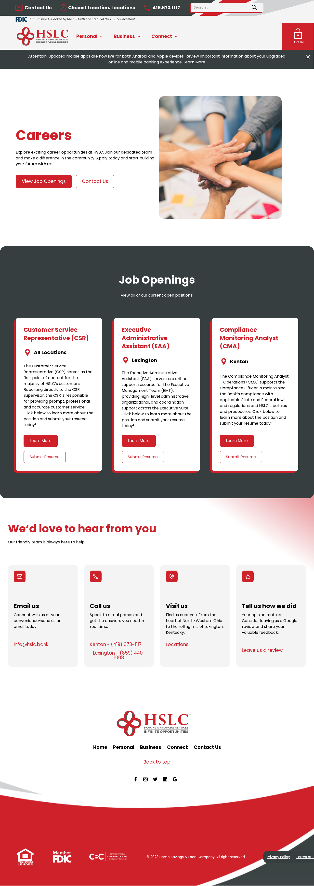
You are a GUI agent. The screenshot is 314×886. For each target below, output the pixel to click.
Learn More (194, 62)
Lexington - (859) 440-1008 (119, 655)
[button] (89, 36)
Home (100, 747)
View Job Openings (44, 181)
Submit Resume (45, 457)
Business (150, 747)
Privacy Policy (278, 856)
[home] (45, 36)
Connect (177, 747)
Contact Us (95, 181)
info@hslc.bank (31, 644)
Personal (123, 747)
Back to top (157, 762)
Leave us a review (262, 650)
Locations (177, 644)
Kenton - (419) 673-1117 (116, 644)
